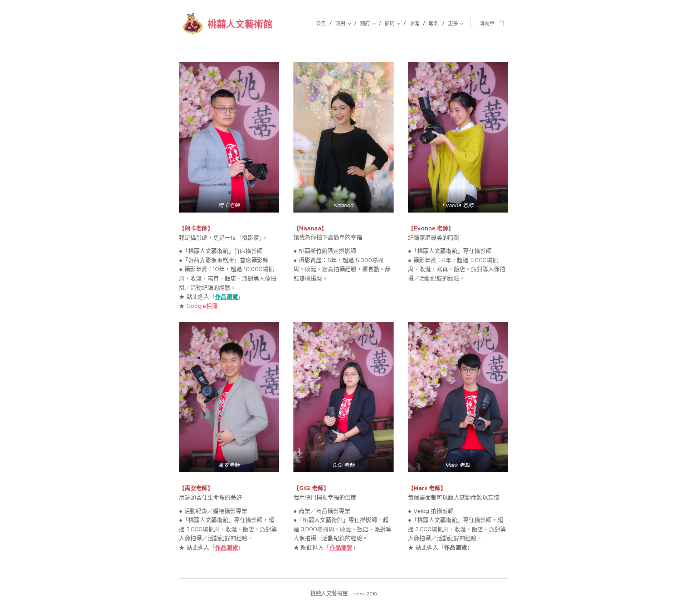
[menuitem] (323, 23)
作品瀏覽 (226, 297)
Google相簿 (202, 306)
